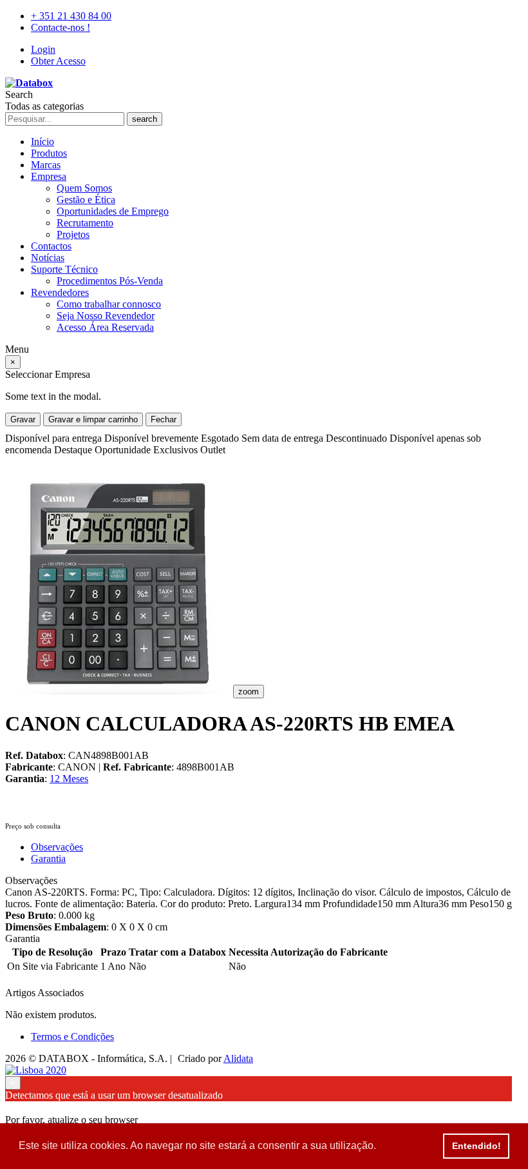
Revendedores (60, 292)
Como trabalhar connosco (109, 304)
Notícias (47, 257)
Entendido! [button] (476, 1146)
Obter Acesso (58, 60)
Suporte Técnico (64, 269)
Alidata (238, 1058)
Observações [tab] (57, 846)
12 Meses (69, 778)
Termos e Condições (72, 1036)
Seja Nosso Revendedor (106, 315)
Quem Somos (84, 187)
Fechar (163, 419)
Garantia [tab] (48, 858)
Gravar (22, 419)
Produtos (49, 153)
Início (42, 141)
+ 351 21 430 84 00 (71, 15)
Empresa (48, 176)
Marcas (46, 164)
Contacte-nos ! (60, 27)
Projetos (73, 234)
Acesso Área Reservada (105, 327)
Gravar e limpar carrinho (93, 419)
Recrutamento (85, 222)
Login (43, 49)
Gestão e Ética (86, 199)
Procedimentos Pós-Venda (110, 280)
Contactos (51, 246)
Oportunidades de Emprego (113, 211)
